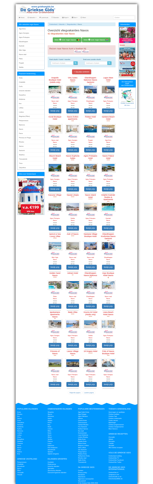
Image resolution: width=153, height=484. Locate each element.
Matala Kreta (82, 441)
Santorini (22, 150)
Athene (80, 418)
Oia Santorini (82, 449)
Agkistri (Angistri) (53, 454)
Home (22, 17)
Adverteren (81, 477)
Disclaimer (81, 474)
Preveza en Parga (25, 137)
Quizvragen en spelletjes (117, 412)
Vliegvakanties (71, 24)
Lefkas (21, 108)
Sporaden (51, 468)
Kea (49, 424)
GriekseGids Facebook (116, 460)
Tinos (20, 163)
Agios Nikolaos (83, 416)
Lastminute (44, 17)
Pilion (19, 470)
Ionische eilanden (24, 90)
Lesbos (21, 112)
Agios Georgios (24, 33)
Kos (20, 103)
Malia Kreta (82, 439)
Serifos (50, 439)
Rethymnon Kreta (84, 456)
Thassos (20, 443)
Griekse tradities (114, 414)
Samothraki (51, 449)
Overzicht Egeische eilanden (57, 472)
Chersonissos (82, 422)
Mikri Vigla (22, 50)
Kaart (66, 17)
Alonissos (51, 416)
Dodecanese (52, 464)
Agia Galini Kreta (83, 412)
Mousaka (112, 441)
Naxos (21, 129)
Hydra (50, 418)
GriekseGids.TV (114, 458)
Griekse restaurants (115, 418)
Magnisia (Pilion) (24, 116)
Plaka (21, 58)
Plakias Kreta (82, 454)
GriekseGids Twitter (115, 462)
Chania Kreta (82, 420)
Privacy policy (82, 472)
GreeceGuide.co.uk (115, 476)
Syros (49, 435)
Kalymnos (51, 445)
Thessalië (20, 472)
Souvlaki (111, 445)
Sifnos (50, 437)
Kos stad (81, 431)
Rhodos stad (82, 458)
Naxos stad (22, 54)
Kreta (20, 78)
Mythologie (112, 422)
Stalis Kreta (82, 460)
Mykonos (22, 125)
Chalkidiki (22, 82)
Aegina (50, 420)
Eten (74, 17)
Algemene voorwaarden (86, 479)
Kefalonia (22, 99)
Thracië (19, 474)
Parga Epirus (82, 452)
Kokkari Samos (83, 429)
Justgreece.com (114, 474)
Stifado (111, 439)
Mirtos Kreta (82, 443)
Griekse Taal (113, 416)
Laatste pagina (89, 392)
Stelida (21, 67)
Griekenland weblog (115, 456)
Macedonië (20, 466)
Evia (18, 454)
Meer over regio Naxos (65, 40)
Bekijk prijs (54, 111)
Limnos (50, 429)
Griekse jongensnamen (116, 424)
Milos (49, 431)
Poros (50, 422)
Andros (19, 452)
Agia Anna (22, 29)
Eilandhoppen (23, 41)
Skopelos (51, 412)
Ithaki (49, 427)
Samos (21, 146)
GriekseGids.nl (113, 472)
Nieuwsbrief (82, 481)
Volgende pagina (74, 392)
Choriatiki (112, 437)
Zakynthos (22, 167)
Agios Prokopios (24, 37)
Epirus (19, 468)
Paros (21, 133)
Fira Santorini (82, 427)
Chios (19, 437)
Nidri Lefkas (82, 447)
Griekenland (53, 24)
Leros (49, 443)
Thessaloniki (23, 159)
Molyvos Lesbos (83, 445)
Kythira (19, 429)
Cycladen (51, 462)
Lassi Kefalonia (83, 435)
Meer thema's (113, 429)
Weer (84, 17)
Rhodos (21, 142)
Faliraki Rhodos (83, 424)
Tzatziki (111, 443)
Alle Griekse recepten (116, 447)
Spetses (50, 452)
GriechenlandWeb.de (116, 479)
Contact (80, 470)
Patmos (50, 441)
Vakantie (32, 17)
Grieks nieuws (113, 420)
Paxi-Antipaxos (52, 447)
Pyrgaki (21, 63)
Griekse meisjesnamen (116, 427)
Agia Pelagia (82, 414)
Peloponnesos (23, 120)
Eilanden (56, 17)
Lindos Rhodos (83, 437)
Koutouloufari (82, 433)
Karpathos (22, 95)
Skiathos (22, 155)
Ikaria (49, 433)
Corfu (21, 86)
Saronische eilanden (54, 470)
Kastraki (21, 46)
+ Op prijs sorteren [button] (81, 72)
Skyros (50, 414)
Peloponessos (21, 462)
